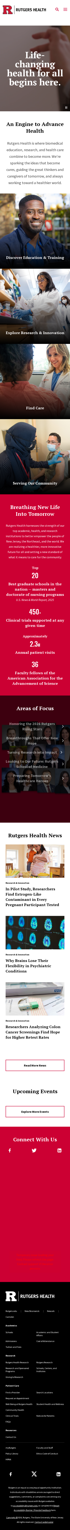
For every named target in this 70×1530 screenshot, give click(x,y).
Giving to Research (14, 1377)
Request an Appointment (17, 1398)
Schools (9, 1332)
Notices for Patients (45, 1415)
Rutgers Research (44, 1362)
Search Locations (44, 1392)
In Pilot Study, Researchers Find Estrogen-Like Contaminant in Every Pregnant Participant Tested (32, 896)
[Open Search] (57, 9)
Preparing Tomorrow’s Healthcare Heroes (32, 778)
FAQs (8, 1421)
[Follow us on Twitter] (34, 1474)
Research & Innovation (17, 882)
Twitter (34, 1150)
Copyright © (11, 1517)
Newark (51, 1311)
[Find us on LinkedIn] (58, 1474)
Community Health (15, 1410)
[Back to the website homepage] (24, 9)
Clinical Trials (12, 1415)
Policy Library (12, 1453)
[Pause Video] (66, 107)
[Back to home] (31, 1296)
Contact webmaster (44, 1522)
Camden (10, 1316)
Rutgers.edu (11, 1311)
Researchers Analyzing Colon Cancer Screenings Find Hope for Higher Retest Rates (33, 1032)
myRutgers (11, 1447)
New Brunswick (32, 1311)
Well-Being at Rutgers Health (19, 1404)
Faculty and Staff (44, 1447)
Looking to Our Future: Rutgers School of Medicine (32, 764)
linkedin (59, 1150)
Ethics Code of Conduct (47, 1453)
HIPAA (8, 1459)
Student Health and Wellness (50, 1404)
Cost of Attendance (45, 1341)
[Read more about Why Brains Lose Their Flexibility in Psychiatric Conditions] (35, 932)
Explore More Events (35, 1112)
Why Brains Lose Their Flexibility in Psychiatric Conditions (28, 966)
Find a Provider (13, 1392)
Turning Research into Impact (32, 752)
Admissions (11, 1341)
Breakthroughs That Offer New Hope (32, 741)
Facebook (10, 1150)
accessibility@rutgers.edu (25, 1505)
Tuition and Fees (13, 1347)
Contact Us (11, 1437)
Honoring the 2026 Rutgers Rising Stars (32, 726)
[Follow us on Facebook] (11, 1474)
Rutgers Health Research (17, 1362)
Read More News (35, 1065)
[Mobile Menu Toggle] (65, 9)
